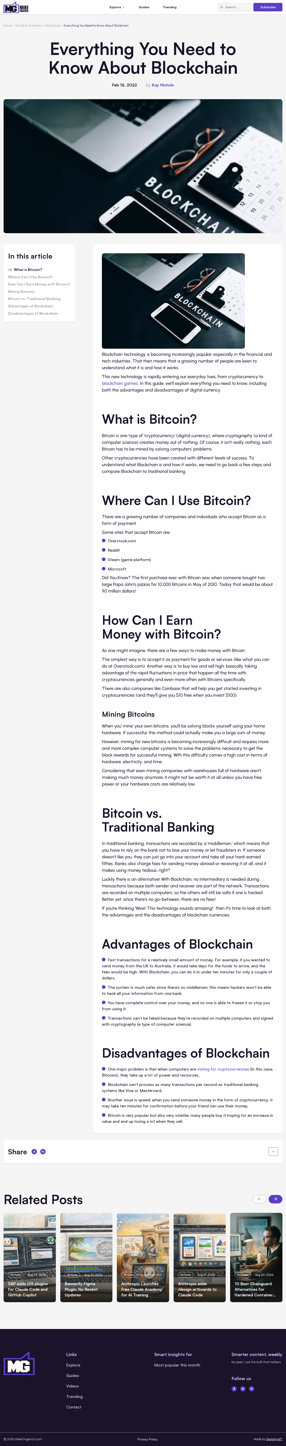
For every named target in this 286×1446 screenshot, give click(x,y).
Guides (144, 7)
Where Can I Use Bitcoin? (30, 277)
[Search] (221, 7)
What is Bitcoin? (28, 270)
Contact (73, 1406)
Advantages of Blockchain (30, 306)
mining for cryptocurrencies (223, 1069)
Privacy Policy (148, 1439)
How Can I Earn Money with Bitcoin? (39, 284)
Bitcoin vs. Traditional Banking (34, 299)
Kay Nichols (163, 84)
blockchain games (120, 383)
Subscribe (267, 7)
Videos (72, 1385)
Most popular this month (177, 1364)
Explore (73, 1364)
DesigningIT (274, 1439)
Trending (170, 7)
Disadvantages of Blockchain (33, 314)
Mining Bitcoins (21, 292)
